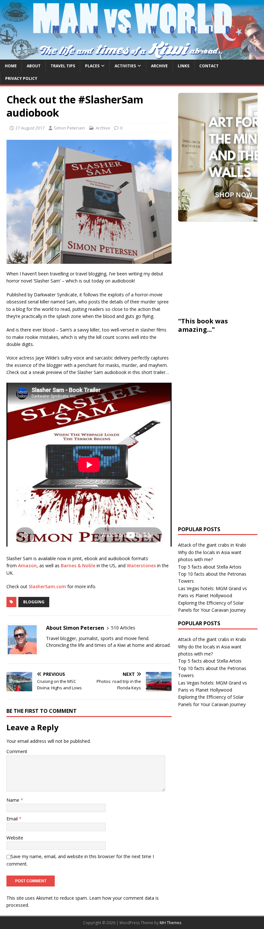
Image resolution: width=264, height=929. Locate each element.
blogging (33, 602)
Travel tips (63, 66)
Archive (159, 66)
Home (11, 66)
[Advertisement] (221, 268)
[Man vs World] (132, 56)
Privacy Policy (21, 78)
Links (183, 66)
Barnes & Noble (78, 565)
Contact (209, 66)
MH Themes (170, 922)
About (34, 66)
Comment (16, 751)
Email (12, 819)
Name (13, 800)
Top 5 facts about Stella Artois (209, 567)
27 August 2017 (29, 128)
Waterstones (141, 565)
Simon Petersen (69, 128)
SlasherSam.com (47, 586)
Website (14, 838)
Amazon (27, 565)
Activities (125, 66)
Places (92, 66)
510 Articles (123, 628)
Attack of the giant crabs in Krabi (212, 545)
